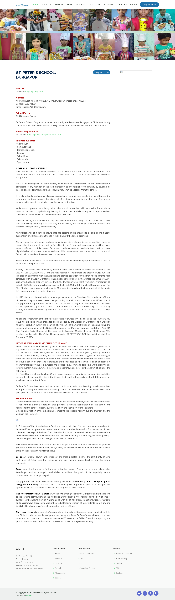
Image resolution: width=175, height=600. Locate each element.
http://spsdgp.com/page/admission (44, 134)
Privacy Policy (121, 558)
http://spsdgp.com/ (34, 91)
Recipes (58, 578)
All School (108, 4)
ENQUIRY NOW (101, 72)
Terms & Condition (124, 553)
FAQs (118, 568)
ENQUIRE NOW (149, 4)
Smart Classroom (76, 4)
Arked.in (29, 595)
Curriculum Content (127, 4)
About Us (46, 4)
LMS (91, 4)
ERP (98, 4)
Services (59, 4)
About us (59, 558)
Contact (119, 573)
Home (35, 4)
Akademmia (60, 573)
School (58, 568)
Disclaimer (120, 563)
